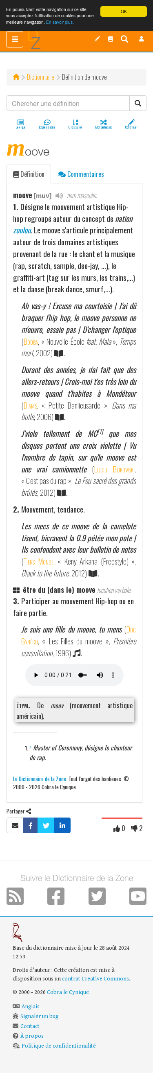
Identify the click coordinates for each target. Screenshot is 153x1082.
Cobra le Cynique (68, 992)
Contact (30, 1026)
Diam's (30, 405)
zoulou (22, 230)
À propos (32, 1036)
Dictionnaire (40, 77)
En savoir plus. (60, 22)
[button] (141, 39)
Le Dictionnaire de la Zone (39, 778)
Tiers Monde (38, 561)
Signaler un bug (39, 1016)
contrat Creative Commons (95, 979)
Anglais (31, 1006)
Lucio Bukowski (114, 469)
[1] (100, 431)
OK (124, 11)
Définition (31, 174)
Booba (30, 341)
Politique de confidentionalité (59, 1046)
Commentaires (85, 174)
